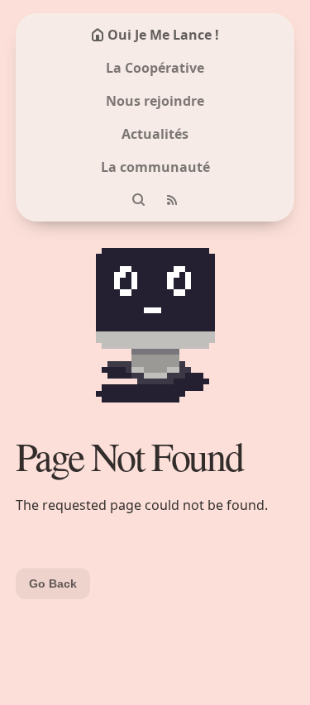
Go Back (53, 583)
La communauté (155, 167)
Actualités (155, 134)
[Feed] (172, 200)
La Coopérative (155, 68)
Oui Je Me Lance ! (163, 35)
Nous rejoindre (155, 101)
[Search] (139, 200)
